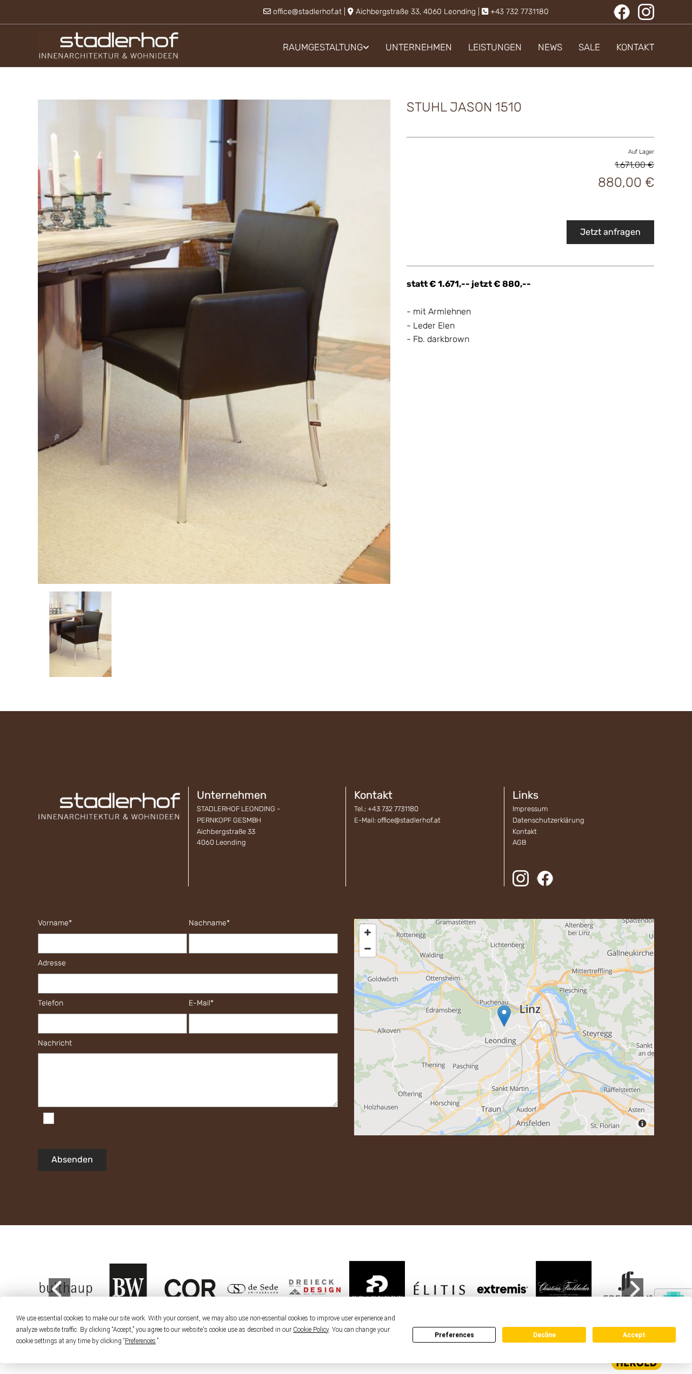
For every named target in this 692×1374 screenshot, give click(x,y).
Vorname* (55, 923)
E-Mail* (201, 1003)
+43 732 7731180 (519, 11)
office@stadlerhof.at (307, 11)
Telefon (50, 1003)
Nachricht (55, 1043)
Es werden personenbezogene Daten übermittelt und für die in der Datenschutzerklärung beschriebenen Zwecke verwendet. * (164, 1122)
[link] (318, 47)
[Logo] (109, 46)
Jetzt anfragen (610, 232)
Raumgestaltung (323, 47)
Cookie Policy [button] (311, 1329)
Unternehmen (418, 47)
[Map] (504, 1027)
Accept (634, 1335)
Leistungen (495, 47)
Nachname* (209, 923)
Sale (589, 47)
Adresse (52, 963)
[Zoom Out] (368, 949)
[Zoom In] (368, 932)
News (550, 47)
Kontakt (635, 47)
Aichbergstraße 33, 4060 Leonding (416, 11)
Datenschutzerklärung (548, 820)
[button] (504, 1016)
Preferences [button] (140, 1341)
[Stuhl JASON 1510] (214, 342)
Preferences (454, 1335)
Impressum (530, 809)
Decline (544, 1335)
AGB (519, 842)
